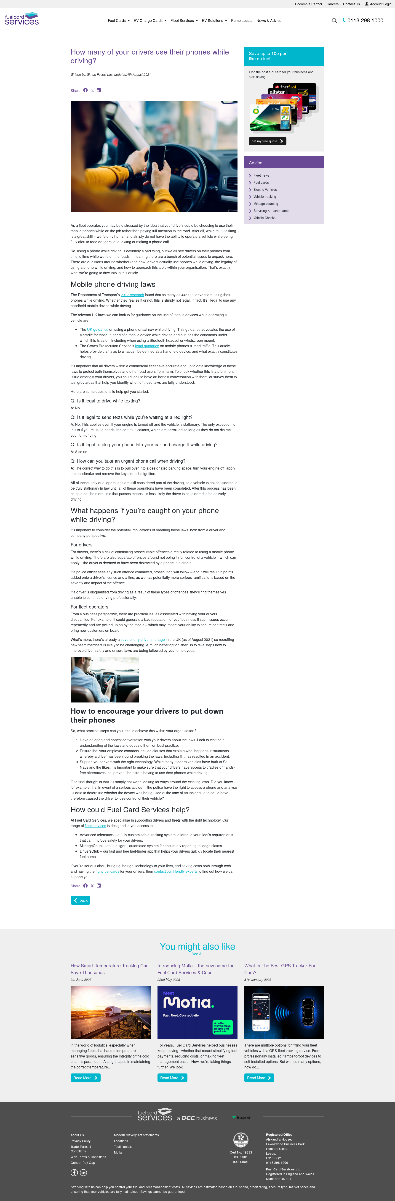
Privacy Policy (81, 1140)
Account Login (380, 3)
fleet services (95, 825)
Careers (333, 3)
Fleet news (261, 175)
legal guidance (147, 345)
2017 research (132, 294)
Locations (121, 1140)
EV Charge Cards (148, 20)
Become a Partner (308, 3)
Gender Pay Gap (83, 1162)
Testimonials (123, 1146)
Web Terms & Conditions (88, 1156)
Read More (82, 1078)
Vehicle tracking (265, 196)
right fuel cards (107, 871)
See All (197, 953)
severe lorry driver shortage (143, 639)
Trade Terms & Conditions (81, 1148)
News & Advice (268, 20)
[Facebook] (74, 1172)
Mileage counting (266, 203)
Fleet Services (182, 20)
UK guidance (97, 329)
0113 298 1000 (364, 20)
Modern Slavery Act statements (136, 1135)
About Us (77, 1135)
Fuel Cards (117, 20)
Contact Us (351, 3)
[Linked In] (83, 1172)
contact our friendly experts (176, 871)
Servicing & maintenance (271, 210)
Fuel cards (261, 182)
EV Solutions (212, 20)
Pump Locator (242, 20)
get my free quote (264, 141)
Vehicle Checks (264, 217)
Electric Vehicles (265, 189)
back (84, 900)
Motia (118, 1152)
